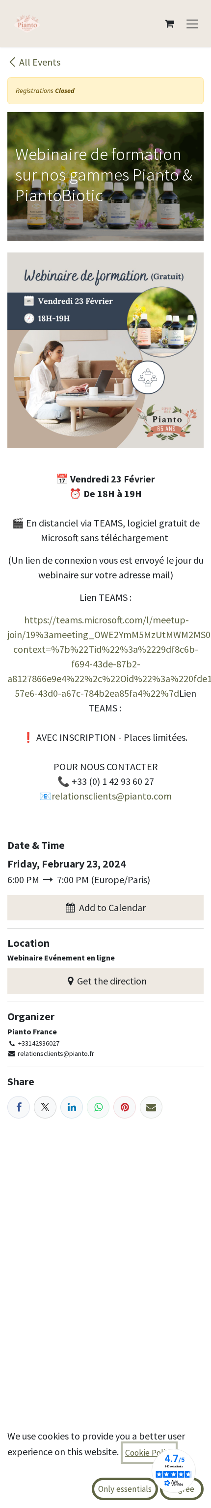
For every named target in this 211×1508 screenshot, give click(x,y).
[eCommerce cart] (169, 23)
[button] (105, 907)
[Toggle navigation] (192, 23)
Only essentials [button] (125, 1489)
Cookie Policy (149, 1452)
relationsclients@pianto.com (112, 796)
